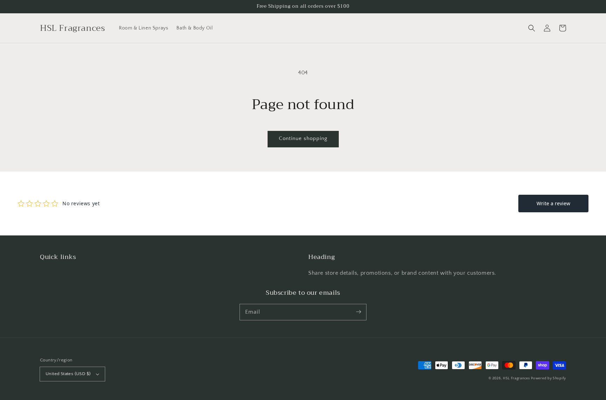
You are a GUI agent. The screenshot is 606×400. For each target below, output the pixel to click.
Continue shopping (303, 138)
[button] (531, 28)
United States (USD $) (68, 373)
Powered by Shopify (548, 378)
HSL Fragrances (516, 378)
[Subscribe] (358, 312)
